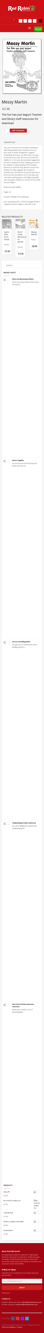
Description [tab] (9, 142)
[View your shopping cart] (14, 20)
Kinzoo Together (18, 460)
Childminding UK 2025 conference (24, 823)
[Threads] (34, 21)
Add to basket (18, 130)
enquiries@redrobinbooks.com (26, 1304)
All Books (38, 29)
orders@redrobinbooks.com (31, 1302)
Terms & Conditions (9, 1327)
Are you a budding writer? (21, 642)
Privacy (19, 1327)
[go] (37, 265)
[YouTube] (25, 21)
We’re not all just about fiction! (23, 279)
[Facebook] (20, 21)
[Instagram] (30, 21)
